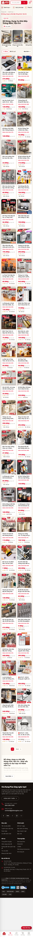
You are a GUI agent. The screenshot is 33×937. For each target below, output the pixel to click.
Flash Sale (4, 831)
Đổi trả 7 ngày (21, 826)
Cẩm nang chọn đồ (7, 844)
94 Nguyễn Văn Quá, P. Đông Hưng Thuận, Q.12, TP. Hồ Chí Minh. (17, 870)
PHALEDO (20, 844)
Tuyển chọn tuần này (7, 828)
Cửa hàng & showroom (23, 849)
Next (17, 749)
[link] (12, 816)
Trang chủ (3, 12)
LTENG (19, 846)
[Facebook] (3, 816)
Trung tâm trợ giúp (7, 841)
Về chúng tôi (20, 851)
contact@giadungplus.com (14, 810)
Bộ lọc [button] (6, 51)
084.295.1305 (9, 805)
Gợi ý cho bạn (19, 7)
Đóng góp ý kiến (9, 798)
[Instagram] (17, 816)
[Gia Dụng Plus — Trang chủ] (5, 2)
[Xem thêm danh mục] (30, 37)
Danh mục (10, 12)
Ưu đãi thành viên (6, 833)
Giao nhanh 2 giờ (21, 831)
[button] (9, 776)
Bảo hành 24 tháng (22, 828)
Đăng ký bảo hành (6, 853)
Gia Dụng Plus (21, 841)
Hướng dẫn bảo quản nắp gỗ (8, 847)
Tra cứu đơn (5, 850)
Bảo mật (19, 833)
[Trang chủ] (4, 933)
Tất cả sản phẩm (6, 826)
